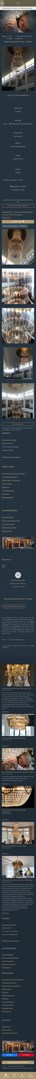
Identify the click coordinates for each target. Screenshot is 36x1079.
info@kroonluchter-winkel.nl (11, 457)
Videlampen (5, 487)
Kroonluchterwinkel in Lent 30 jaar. (14, 846)
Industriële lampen (7, 497)
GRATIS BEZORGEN (8, 517)
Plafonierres (5, 494)
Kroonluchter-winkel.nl (9, 440)
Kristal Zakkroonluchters (9, 477)
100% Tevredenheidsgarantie (11, 521)
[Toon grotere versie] (18, 69)
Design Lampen (7, 484)
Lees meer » (5, 711)
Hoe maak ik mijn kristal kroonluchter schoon (18, 772)
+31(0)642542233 (13, 934)
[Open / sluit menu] (2, 3)
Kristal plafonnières (7, 1005)
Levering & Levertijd (8, 524)
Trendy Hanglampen (8, 491)
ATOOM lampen (6, 1011)
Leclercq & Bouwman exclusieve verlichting (17, 880)
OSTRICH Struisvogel (8, 995)
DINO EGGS (5, 992)
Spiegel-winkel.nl (7, 1030)
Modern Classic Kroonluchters (11, 480)
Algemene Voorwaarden (9, 527)
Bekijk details (6, 217)
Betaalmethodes (7, 531)
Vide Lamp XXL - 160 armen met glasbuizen (17, 212)
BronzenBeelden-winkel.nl (10, 1033)
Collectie (4, 36)
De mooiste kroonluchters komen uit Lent (16, 688)
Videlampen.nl (6, 1027)
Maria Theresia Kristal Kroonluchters (13, 473)
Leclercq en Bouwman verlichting (13, 738)
